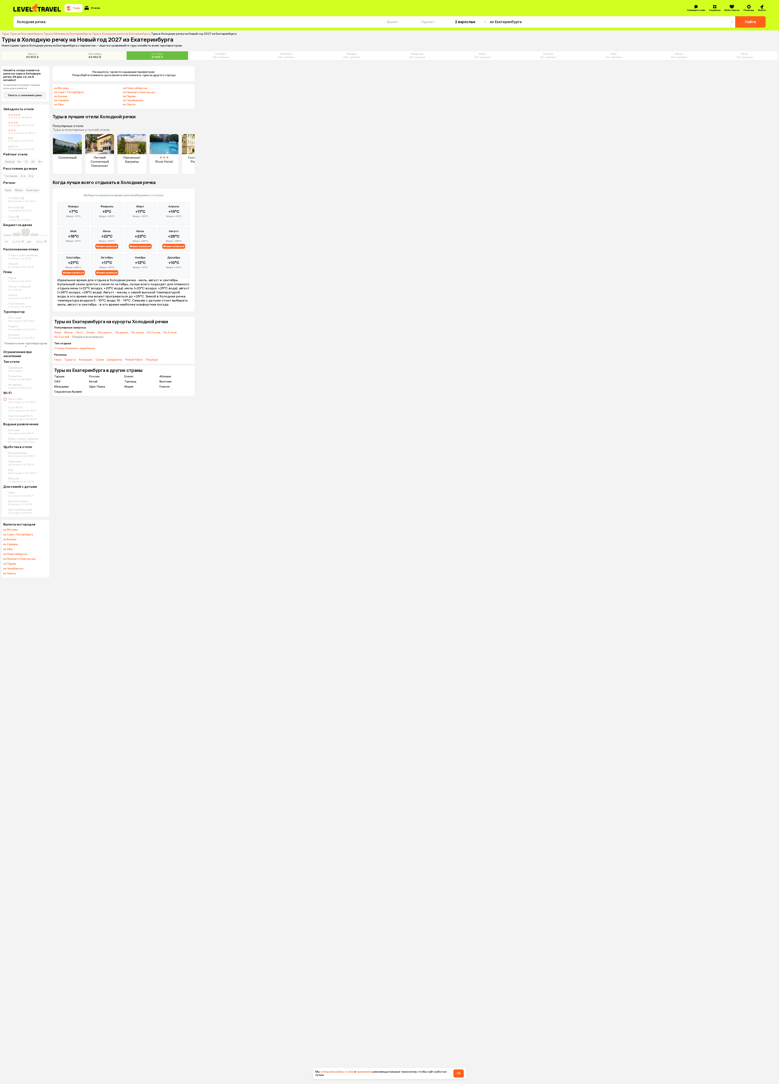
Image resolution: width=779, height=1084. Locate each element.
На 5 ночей (61, 337)
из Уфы (8, 549)
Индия (128, 386)
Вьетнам (165, 381)
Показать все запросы (87, 337)
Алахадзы (86, 359)
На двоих (121, 332)
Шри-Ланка (97, 386)
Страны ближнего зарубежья (74, 348)
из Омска (9, 573)
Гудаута (70, 359)
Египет (129, 376)
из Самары (10, 544)
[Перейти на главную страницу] (37, 8)
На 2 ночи (153, 332)
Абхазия (165, 376)
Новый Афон (134, 359)
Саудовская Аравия (68, 391)
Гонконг (164, 386)
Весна (68, 332)
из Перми (9, 563)
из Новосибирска (15, 554)
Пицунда (152, 359)
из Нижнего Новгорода (19, 559)
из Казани (9, 539)
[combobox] (199, 22)
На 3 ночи (170, 332)
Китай (93, 381)
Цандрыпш (114, 359)
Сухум (100, 359)
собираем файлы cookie (337, 1071)
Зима (57, 332)
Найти (750, 22)
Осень (90, 332)
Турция (59, 376)
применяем (364, 1071)
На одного (105, 332)
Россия (94, 376)
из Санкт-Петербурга (18, 534)
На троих (137, 332)
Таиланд (130, 381)
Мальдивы (61, 386)
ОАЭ (57, 381)
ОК (459, 1073)
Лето (79, 332)
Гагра (58, 359)
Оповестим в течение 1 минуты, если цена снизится (22, 87)
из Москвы (10, 529)
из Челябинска (13, 568)
